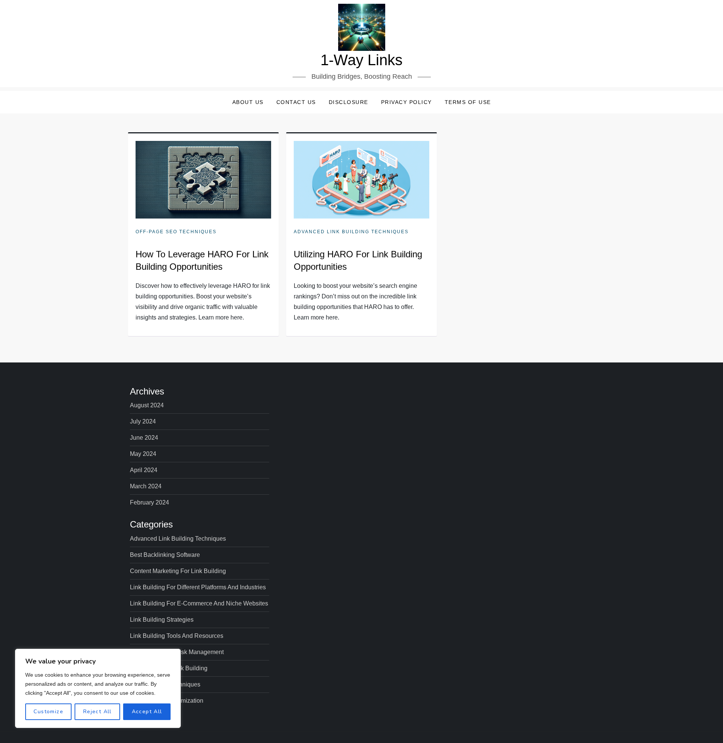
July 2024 (143, 421)
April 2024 (143, 470)
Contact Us (296, 102)
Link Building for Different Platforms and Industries (198, 587)
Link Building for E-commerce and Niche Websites (199, 603)
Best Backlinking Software (165, 555)
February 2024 (149, 502)
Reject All (97, 711)
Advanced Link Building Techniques (351, 231)
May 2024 (143, 454)
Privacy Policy (406, 102)
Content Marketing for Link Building (178, 571)
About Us (248, 102)
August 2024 (147, 405)
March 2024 (146, 486)
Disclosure (348, 102)
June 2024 (144, 437)
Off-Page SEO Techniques (176, 231)
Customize (48, 711)
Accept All (147, 711)
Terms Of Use (468, 102)
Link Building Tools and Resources (176, 636)
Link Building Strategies (162, 619)
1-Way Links (361, 60)
